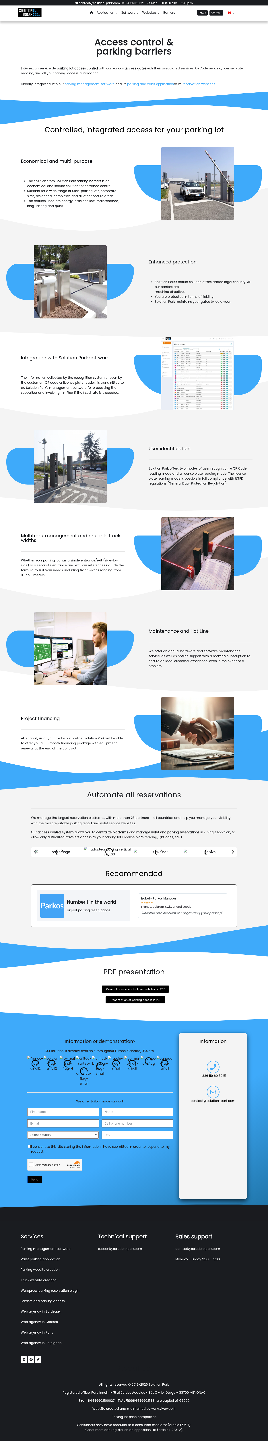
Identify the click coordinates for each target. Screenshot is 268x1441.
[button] (35, 852)
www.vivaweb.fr (163, 1409)
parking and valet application (150, 84)
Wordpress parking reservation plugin (50, 1290)
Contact (216, 12)
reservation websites (198, 84)
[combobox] (63, 1135)
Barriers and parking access (43, 1301)
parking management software (89, 84)
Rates (202, 12)
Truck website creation (39, 1280)
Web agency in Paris (37, 1332)
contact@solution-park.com (213, 1101)
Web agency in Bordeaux (40, 1311)
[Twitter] (38, 1359)
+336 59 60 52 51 (213, 1076)
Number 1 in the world (91, 902)
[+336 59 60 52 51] (213, 1067)
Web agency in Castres (39, 1322)
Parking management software (46, 1249)
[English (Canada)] (229, 12)
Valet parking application (40, 1259)
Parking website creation (40, 1269)
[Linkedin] (24, 1359)
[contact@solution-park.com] (213, 1092)
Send (34, 1179)
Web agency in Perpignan (41, 1343)
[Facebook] (31, 1359)
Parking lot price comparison (134, 1417)
